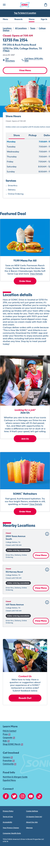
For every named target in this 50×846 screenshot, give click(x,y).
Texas (32, 28)
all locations (21, 28)
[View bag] (45, 4)
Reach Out (25, 698)
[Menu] (4, 4)
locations (7, 28)
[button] (47, 534)
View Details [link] (36, 274)
